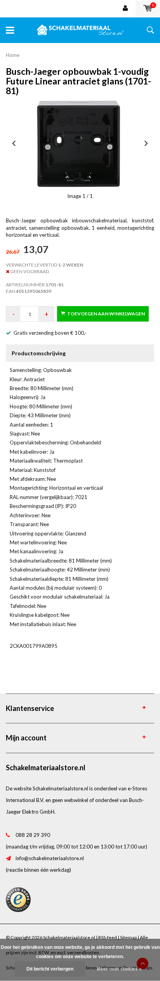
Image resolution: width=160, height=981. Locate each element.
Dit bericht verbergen (49, 969)
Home (12, 55)
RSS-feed (107, 937)
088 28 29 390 (33, 835)
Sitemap (128, 937)
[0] (147, 8)
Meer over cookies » (119, 969)
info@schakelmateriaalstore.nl (50, 858)
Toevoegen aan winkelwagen (106, 314)
